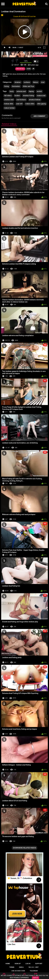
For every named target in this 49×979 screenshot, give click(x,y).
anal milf (19, 104)
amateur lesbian (34, 100)
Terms (11, 967)
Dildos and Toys (28, 86)
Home (7, 963)
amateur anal (9, 100)
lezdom (17, 95)
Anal (42, 82)
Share (29, 68)
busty (12, 91)
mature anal (41, 95)
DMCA (21, 967)
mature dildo (29, 104)
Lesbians (27, 82)
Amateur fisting (28, 95)
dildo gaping (41, 104)
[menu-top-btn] (2, 4)
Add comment (39, 116)
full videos (8, 95)
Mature (35, 82)
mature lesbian (9, 108)
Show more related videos (24, 848)
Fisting (6, 86)
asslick (39, 91)
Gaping (31, 91)
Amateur (18, 82)
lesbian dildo (8, 104)
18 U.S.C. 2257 (33, 967)
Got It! (35, 978)
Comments (7, 115)
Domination (16, 86)
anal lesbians (21, 100)
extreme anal (21, 91)
